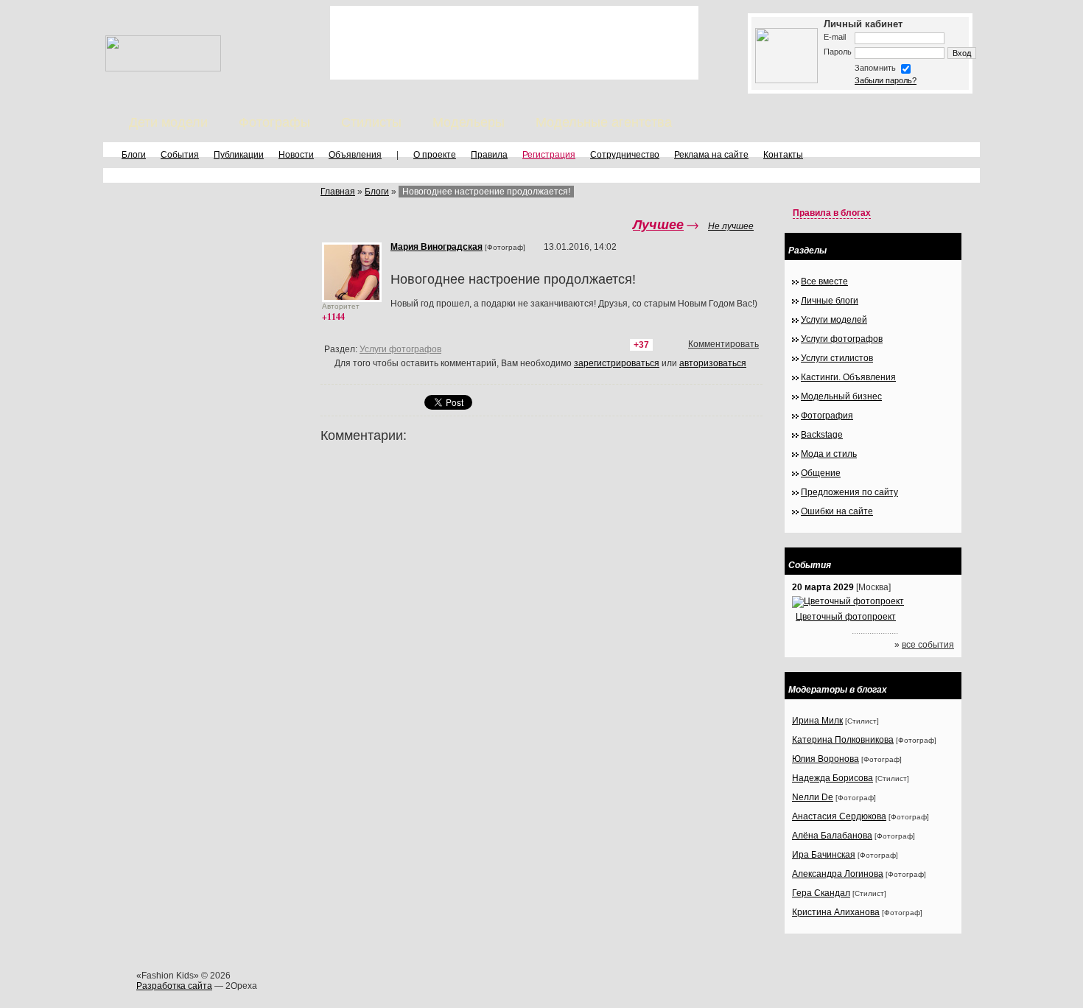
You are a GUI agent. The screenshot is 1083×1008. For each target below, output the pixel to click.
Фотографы (274, 122)
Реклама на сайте (711, 155)
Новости (296, 155)
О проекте (434, 155)
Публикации (239, 155)
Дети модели (168, 122)
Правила (489, 155)
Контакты (783, 155)
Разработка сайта (174, 986)
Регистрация (548, 155)
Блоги (134, 155)
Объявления (355, 155)
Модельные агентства (604, 122)
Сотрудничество (624, 155)
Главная (337, 191)
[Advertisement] (514, 43)
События (180, 155)
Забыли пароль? (885, 80)
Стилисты (371, 122)
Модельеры (468, 122)
